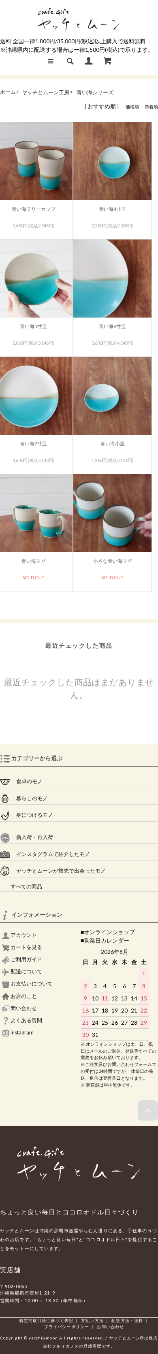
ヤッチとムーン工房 (45, 92)
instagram (22, 1033)
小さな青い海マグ (112, 561)
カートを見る (26, 947)
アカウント (23, 935)
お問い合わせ (110, 1326)
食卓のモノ (26, 781)
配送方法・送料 (127, 1320)
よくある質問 (26, 1020)
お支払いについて (31, 984)
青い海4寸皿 (112, 209)
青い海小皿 (112, 444)
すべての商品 (21, 887)
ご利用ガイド (26, 959)
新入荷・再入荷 (31, 837)
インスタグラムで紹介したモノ (50, 854)
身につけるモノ (31, 815)
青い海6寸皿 (112, 326)
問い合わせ (23, 1008)
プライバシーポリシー (66, 1326)
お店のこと (23, 996)
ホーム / (9, 92)
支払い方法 (92, 1320)
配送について (26, 971)
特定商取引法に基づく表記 (46, 1320)
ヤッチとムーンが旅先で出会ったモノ (58, 871)
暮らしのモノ (29, 798)
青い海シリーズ (95, 92)
